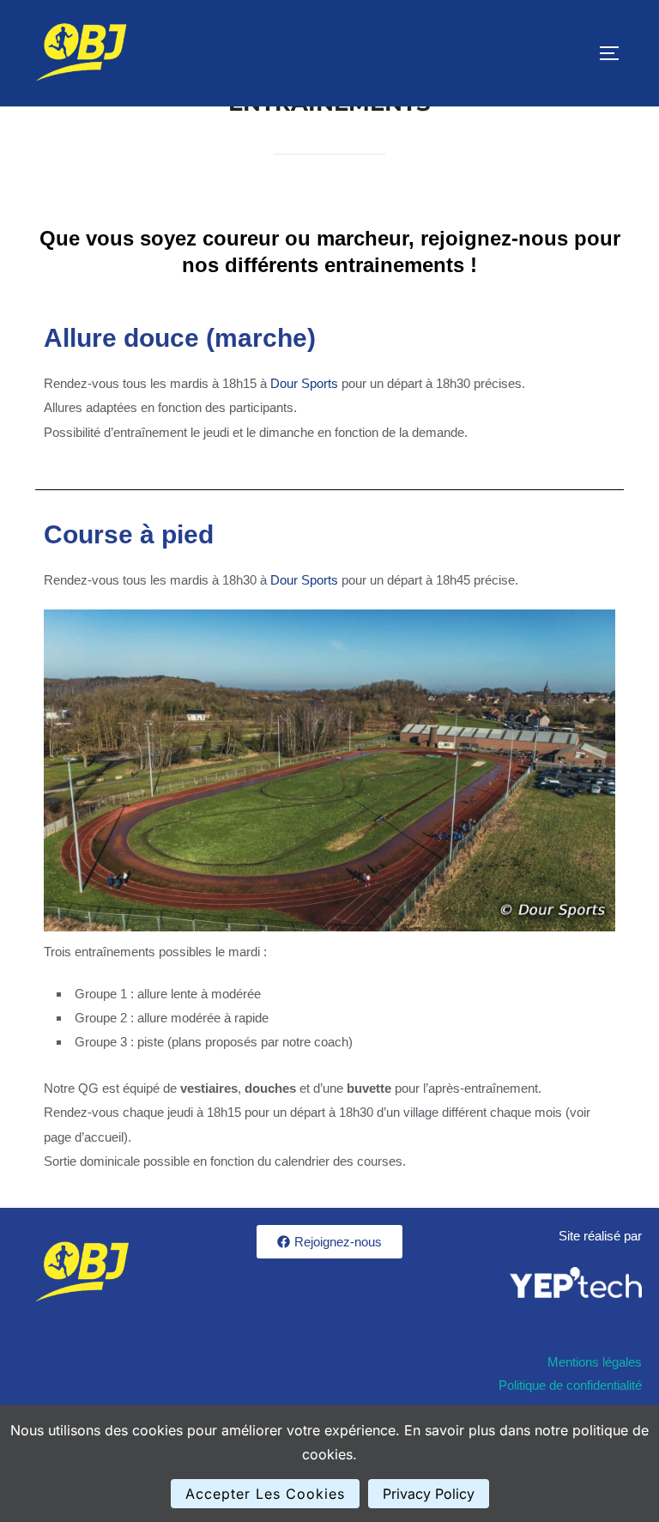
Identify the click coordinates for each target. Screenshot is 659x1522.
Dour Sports (304, 383)
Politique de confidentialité (570, 1385)
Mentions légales (594, 1362)
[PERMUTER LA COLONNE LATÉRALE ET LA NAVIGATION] (615, 53)
